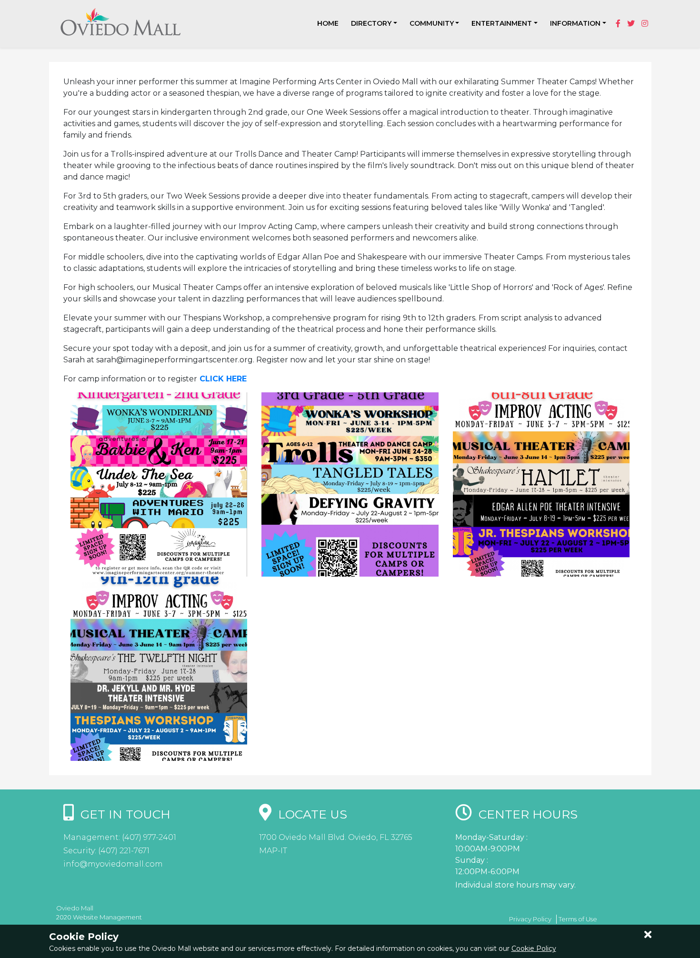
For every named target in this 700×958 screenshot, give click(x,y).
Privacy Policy (530, 919)
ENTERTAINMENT (501, 23)
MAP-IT (273, 850)
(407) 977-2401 (148, 837)
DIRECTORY (371, 23)
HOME (328, 23)
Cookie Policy (533, 948)
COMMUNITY (432, 23)
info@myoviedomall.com (113, 863)
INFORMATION (575, 23)
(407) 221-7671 (123, 850)
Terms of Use (578, 919)
